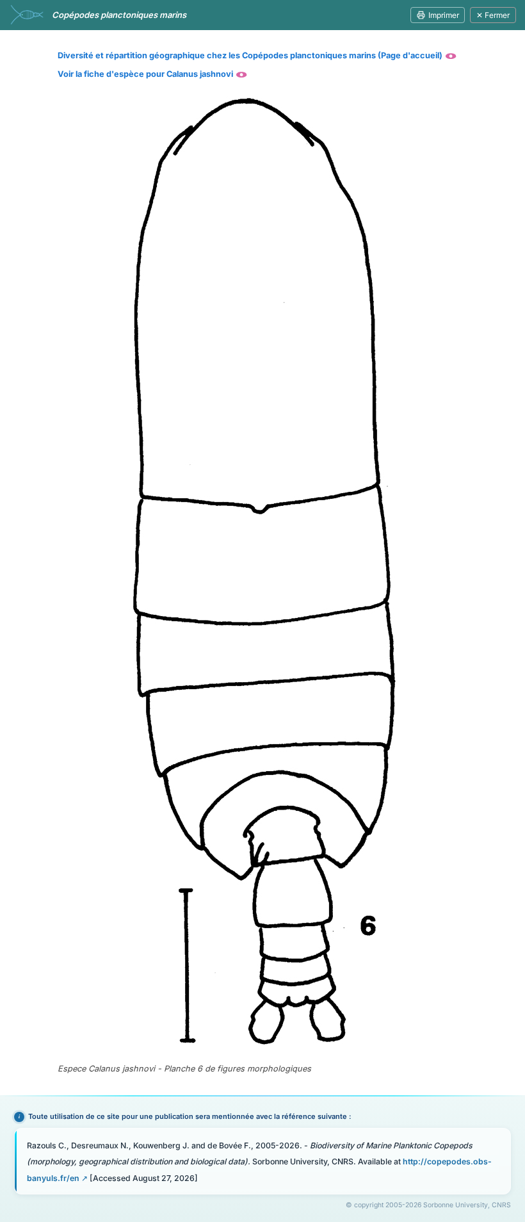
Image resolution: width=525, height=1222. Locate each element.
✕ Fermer (493, 15)
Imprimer (443, 15)
